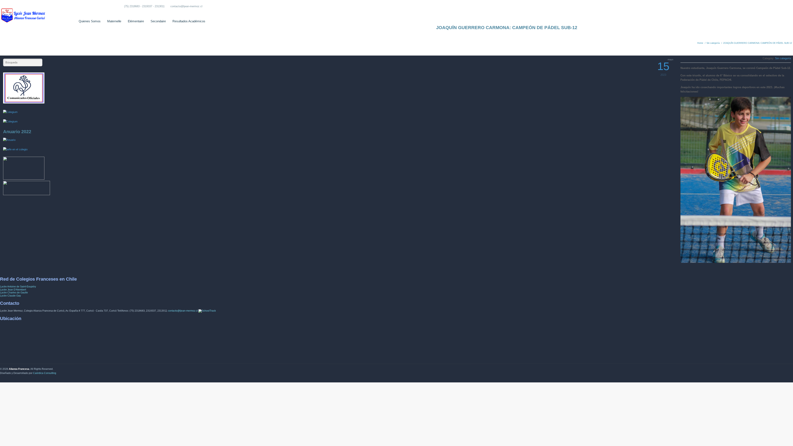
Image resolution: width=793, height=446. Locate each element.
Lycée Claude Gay (10, 295)
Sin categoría (713, 43)
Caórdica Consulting (44, 373)
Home (700, 43)
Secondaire (158, 21)
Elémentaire (136, 21)
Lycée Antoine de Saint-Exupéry (18, 286)
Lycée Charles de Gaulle (14, 292)
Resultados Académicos (188, 21)
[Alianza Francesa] (23, 12)
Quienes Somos (90, 21)
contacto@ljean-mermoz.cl (186, 6)
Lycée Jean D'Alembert (13, 289)
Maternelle (114, 21)
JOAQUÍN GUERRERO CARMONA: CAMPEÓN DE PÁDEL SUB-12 (757, 43)
